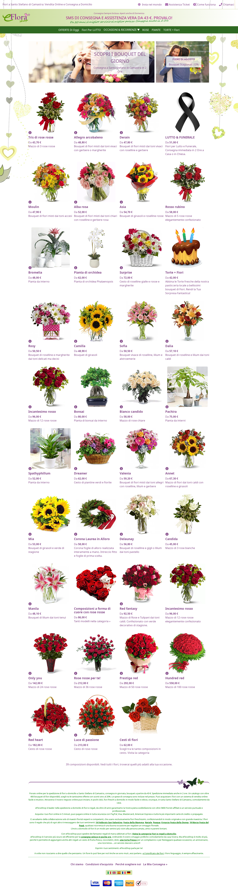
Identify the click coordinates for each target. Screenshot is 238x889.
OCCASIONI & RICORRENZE (120, 30)
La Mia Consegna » (155, 864)
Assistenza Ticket (179, 4)
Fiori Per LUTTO (91, 30)
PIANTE (156, 30)
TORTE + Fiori (171, 30)
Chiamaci (228, 4)
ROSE (145, 30)
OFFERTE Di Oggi (68, 30)
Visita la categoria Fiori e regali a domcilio (154, 833)
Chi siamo (77, 864)
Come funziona (206, 4)
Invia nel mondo (151, 4)
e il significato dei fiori (153, 853)
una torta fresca (128, 839)
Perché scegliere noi (128, 864)
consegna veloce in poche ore (96, 836)
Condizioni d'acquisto (99, 864)
